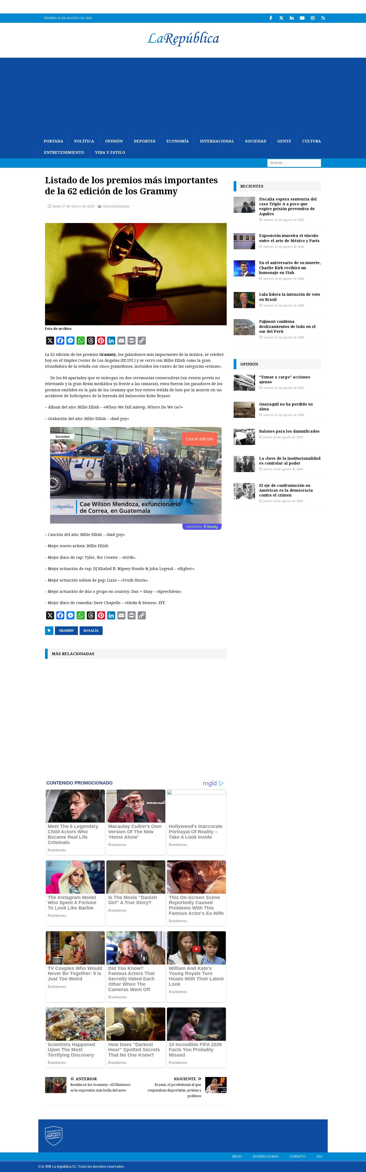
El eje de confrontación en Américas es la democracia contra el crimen (286, 490)
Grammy (66, 631)
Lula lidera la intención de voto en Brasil (289, 297)
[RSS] (323, 18)
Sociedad (255, 141)
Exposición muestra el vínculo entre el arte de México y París (289, 238)
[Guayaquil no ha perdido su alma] (244, 410)
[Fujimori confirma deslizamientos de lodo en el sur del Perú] (244, 327)
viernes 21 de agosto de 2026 (283, 220)
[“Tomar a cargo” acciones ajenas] (244, 383)
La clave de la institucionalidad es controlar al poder (289, 461)
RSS (319, 1156)
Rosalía (91, 631)
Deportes (144, 141)
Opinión (114, 141)
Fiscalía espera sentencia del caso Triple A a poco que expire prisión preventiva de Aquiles (288, 206)
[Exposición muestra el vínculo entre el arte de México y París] (244, 241)
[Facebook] (270, 18)
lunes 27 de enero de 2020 (73, 206)
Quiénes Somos (265, 1156)
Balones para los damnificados (289, 431)
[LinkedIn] (291, 18)
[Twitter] (281, 18)
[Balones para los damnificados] (244, 437)
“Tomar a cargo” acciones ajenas (284, 379)
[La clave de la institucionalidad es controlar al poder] (244, 464)
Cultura (311, 141)
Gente (284, 141)
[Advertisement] (183, 95)
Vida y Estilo (110, 152)
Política (84, 141)
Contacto (297, 1156)
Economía (177, 141)
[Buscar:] (294, 162)
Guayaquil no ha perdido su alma (286, 406)
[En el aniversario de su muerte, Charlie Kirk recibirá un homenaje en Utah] (244, 268)
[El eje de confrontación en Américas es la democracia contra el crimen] (244, 491)
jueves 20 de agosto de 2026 (283, 437)
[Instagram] (312, 18)
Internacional (217, 141)
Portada (53, 141)
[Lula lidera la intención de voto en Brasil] (244, 300)
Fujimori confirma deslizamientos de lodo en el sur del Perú (287, 326)
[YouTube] (302, 18)
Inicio (237, 1156)
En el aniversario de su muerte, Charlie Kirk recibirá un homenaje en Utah (290, 267)
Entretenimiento (64, 152)
